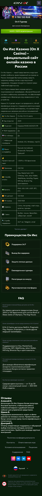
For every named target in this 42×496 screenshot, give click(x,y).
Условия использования (15, 447)
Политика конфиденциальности (21, 438)
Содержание (17, 452)
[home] (21, 3)
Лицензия (33, 447)
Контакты (11, 442)
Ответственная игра (26, 442)
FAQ (28, 452)
